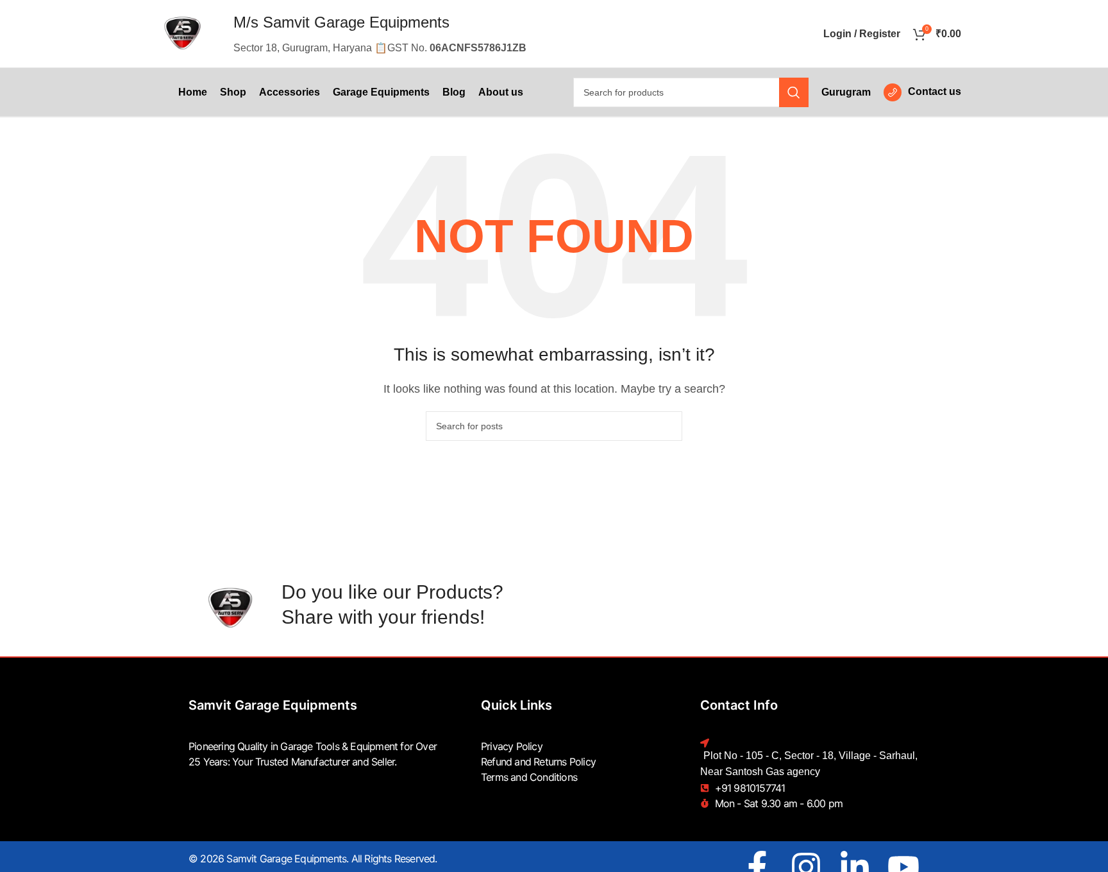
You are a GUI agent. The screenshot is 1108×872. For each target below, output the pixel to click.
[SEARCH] (794, 92)
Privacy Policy (511, 746)
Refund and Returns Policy (538, 761)
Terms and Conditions (529, 777)
